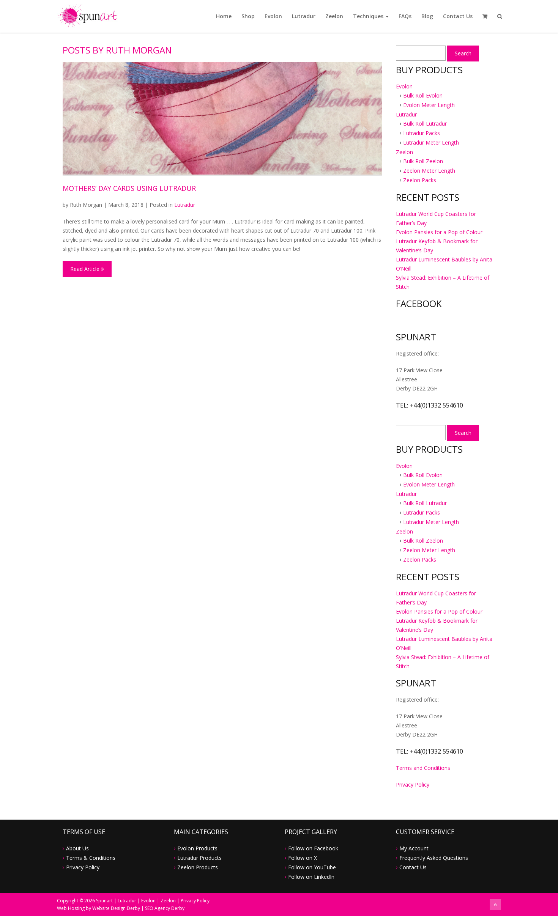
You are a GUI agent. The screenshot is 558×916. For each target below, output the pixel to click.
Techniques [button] (369, 16)
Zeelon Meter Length (429, 170)
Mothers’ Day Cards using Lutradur (129, 188)
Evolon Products (197, 848)
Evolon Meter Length (429, 105)
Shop (248, 16)
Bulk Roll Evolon (423, 95)
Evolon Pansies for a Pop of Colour (439, 232)
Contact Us (458, 16)
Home (224, 16)
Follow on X (302, 857)
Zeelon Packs (419, 180)
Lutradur (303, 16)
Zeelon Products (197, 867)
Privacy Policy (412, 784)
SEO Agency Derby (164, 908)
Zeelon (334, 16)
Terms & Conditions (90, 857)
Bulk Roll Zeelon (423, 161)
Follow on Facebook (313, 848)
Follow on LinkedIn (311, 876)
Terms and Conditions (423, 767)
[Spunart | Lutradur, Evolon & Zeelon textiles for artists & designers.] (87, 15)
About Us (77, 848)
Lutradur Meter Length (431, 142)
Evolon (273, 16)
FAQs (405, 16)
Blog (427, 16)
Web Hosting (71, 908)
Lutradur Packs (421, 133)
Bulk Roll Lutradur (425, 123)
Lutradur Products (199, 857)
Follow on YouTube (312, 867)
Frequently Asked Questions (433, 857)
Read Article (85, 268)
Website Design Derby (116, 908)
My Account (414, 848)
